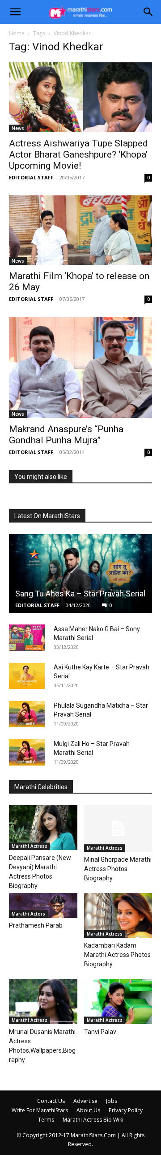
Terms (46, 1119)
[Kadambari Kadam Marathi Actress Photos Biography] (118, 915)
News (18, 128)
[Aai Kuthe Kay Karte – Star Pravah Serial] (27, 676)
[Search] (148, 12)
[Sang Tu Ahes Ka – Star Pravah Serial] (80, 573)
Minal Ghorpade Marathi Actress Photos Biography (118, 869)
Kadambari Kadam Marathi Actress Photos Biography (117, 955)
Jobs (111, 1101)
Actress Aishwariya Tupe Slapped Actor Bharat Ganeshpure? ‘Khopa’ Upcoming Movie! (78, 154)
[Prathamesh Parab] (43, 905)
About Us (88, 1110)
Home (17, 33)
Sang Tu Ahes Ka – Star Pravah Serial (80, 593)
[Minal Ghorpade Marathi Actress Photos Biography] (118, 828)
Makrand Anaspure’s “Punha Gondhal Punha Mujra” (66, 435)
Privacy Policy (126, 1110)
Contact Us (51, 1101)
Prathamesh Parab (36, 925)
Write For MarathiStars (40, 1110)
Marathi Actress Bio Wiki (93, 1119)
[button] (15, 12)
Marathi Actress (29, 846)
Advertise (85, 1101)
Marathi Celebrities (41, 786)
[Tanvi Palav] (118, 1001)
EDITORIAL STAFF (31, 177)
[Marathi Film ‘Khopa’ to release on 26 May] (80, 230)
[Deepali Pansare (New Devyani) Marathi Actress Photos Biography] (43, 827)
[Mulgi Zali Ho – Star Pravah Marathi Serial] (27, 752)
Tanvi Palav (100, 1031)
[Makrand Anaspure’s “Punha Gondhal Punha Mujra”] (80, 367)
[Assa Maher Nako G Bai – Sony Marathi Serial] (27, 637)
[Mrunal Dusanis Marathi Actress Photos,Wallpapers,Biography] (43, 1001)
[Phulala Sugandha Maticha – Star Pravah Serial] (27, 714)
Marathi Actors (28, 914)
